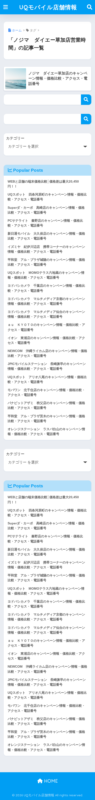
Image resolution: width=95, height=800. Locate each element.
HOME (50, 781)
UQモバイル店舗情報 (48, 7)
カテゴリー (15, 138)
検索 (86, 99)
